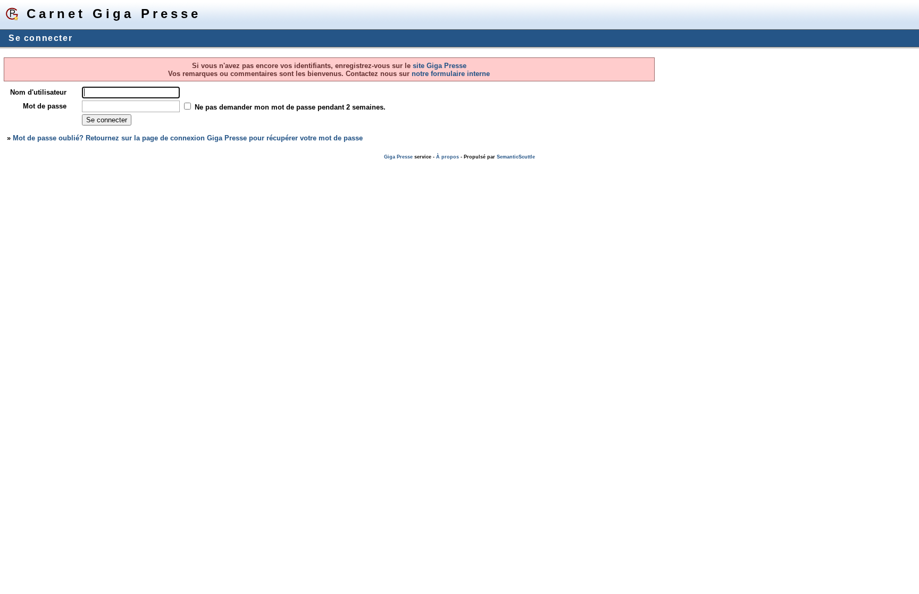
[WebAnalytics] (21, 164)
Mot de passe (44, 106)
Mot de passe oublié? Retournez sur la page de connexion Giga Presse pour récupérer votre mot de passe (188, 138)
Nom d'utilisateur (38, 92)
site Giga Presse (439, 66)
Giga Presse (398, 157)
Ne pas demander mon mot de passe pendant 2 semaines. (290, 107)
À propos (447, 157)
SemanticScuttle (516, 157)
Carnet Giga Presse (114, 13)
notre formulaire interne (450, 74)
